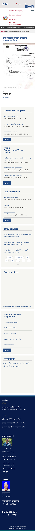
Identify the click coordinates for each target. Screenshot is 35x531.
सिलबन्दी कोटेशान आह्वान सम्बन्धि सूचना (13, 175)
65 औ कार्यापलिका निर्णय (10, 328)
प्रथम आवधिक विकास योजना (11, 197)
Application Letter (9, 469)
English (18, 4)
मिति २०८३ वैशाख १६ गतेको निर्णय (12, 339)
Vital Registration (9, 460)
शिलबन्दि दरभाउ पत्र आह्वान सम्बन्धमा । (13, 168)
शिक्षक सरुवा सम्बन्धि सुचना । (12, 27)
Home (3, 31)
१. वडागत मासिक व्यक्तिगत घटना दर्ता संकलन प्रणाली (16, 363)
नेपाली (24, 4)
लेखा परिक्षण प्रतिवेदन (9, 504)
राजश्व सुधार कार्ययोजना (9, 213)
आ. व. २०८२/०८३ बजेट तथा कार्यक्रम (13, 124)
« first (9, 257)
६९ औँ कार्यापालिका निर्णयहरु (11, 322)
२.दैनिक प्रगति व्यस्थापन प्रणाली (11, 366)
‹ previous (19, 257)
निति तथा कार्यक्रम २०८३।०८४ (11, 116)
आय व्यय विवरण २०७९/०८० (11, 132)
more (7, 139)
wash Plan (7, 205)
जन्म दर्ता (5, 472)
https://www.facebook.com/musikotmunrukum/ (17, 306)
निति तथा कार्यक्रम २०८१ (10, 345)
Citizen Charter (8, 466)
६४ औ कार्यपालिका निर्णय (10, 333)
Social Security (8, 463)
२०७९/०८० (5, 97)
